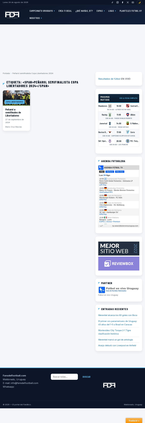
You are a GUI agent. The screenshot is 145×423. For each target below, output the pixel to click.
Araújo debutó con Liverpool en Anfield (117, 345)
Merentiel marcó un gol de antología (115, 339)
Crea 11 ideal (65, 10)
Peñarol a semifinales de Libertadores (13, 112)
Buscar (86, 376)
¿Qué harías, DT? (84, 10)
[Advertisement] (72, 46)
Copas (100, 10)
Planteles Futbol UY (131, 10)
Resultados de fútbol (109, 78)
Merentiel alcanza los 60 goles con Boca (117, 315)
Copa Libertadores (14, 102)
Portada (6, 73)
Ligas (111, 10)
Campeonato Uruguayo (41, 10)
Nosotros (35, 18)
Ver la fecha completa (128, 98)
